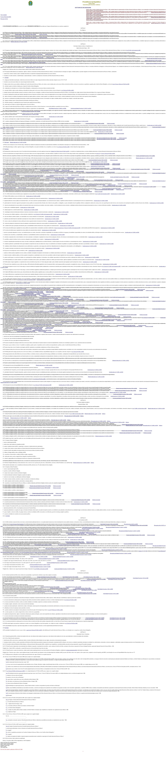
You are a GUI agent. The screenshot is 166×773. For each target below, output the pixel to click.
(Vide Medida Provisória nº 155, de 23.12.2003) (109, 524)
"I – (6, 664)
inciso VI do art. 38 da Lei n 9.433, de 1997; (121, 84)
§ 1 (7, 662)
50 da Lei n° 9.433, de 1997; (57, 609)
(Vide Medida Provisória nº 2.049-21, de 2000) (57, 108)
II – (6, 705)
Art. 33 (7, 699)
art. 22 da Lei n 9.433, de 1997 (71, 599)
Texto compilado (4, 14)
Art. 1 (7, 673)
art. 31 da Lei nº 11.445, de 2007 (149, 186)
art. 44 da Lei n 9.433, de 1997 (63, 146)
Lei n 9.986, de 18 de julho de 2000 (41, 568)
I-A (6, 703)
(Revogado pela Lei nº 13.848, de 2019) (71, 415)
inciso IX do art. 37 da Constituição (17, 524)
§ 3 (7, 690)
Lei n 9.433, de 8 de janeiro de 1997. (134, 50)
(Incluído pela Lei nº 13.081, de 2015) (52, 367)
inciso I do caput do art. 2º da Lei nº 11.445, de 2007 (75, 177)
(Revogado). (7, 417)
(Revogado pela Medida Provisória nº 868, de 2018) (106, 139)
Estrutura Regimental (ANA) (6, 16)
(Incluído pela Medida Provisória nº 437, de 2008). (31, 111)
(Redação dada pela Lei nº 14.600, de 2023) (34, 67)
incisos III (98, 153)
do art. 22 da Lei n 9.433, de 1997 (34, 630)
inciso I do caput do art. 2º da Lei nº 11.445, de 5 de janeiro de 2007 (67, 227)
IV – (7, 681)
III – (7, 679)
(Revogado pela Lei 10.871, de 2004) (131, 524)
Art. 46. (7, 726)
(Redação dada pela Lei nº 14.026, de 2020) (19, 41)
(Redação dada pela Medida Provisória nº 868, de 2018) (25, 37)
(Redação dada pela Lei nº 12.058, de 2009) (30, 114)
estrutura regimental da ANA (71, 650)
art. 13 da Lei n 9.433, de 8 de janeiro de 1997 (42, 384)
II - (6, 677)
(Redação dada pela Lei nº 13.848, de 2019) (156, 408)
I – (6, 675)
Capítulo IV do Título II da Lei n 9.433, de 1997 (60, 151)
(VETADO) (6, 77)
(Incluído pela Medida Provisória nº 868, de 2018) (104, 133)
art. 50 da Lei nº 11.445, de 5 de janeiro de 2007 (27, 279)
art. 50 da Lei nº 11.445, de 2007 (20, 288)
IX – (7, 720)
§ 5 (7, 695)
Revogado (7, 142)
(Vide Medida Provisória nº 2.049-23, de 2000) (91, 527)
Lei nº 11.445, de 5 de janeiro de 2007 (118, 169)
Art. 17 (7, 658)
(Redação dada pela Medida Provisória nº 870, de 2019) (132, 424)
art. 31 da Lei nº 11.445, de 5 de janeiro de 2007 (111, 266)
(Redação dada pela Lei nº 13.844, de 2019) (153, 60)
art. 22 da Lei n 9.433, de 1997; (68, 90)
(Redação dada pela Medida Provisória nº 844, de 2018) (25, 34)
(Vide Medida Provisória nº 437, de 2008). (70, 576)
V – (6, 683)
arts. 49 (49, 609)
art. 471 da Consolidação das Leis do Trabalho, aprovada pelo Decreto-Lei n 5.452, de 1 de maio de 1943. (40, 552)
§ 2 (7, 687)
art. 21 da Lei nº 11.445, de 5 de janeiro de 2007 (43, 214)
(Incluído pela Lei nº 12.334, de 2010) (56, 116)
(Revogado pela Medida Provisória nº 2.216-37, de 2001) (116, 527)
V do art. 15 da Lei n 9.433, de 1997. (108, 153)
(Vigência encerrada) (43, 34)
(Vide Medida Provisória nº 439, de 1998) (91, 576)
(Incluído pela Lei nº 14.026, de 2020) (154, 125)
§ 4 (7, 693)
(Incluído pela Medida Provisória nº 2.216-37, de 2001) (81, 108)
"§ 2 (7, 668)
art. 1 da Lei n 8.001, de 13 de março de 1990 (16, 671)
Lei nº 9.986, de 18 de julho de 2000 (139, 408)
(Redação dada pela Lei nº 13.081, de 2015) (120, 360)
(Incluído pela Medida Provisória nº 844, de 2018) (95, 123)
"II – (6, 666)
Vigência (2, 409)
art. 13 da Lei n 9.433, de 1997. (78, 351)
